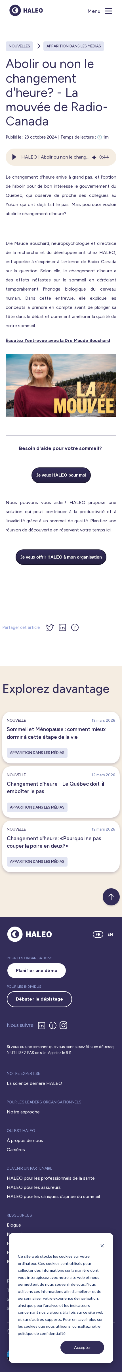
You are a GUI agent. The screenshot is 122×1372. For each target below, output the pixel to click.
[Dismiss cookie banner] (102, 1245)
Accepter (82, 1347)
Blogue (14, 1225)
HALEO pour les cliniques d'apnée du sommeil (53, 1196)
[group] (61, 157)
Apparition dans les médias (74, 46)
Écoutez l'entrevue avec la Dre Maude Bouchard (58, 340)
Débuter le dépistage (39, 999)
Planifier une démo (36, 970)
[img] (94, 157)
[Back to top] (111, 896)
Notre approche (23, 1112)
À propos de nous (25, 1140)
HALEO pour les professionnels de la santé (51, 1178)
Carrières (16, 1149)
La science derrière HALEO (34, 1083)
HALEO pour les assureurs (34, 1187)
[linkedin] (42, 1025)
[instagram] (65, 1025)
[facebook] (54, 1025)
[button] (14, 157)
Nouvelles (19, 46)
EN (110, 934)
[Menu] (109, 10)
